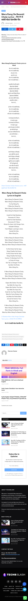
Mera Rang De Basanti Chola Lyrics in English (12, 336)
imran (3, 10)
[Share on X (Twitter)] (12, 29)
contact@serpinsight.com (12, 554)
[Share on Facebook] (5, 29)
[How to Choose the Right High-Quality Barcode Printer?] (6, 425)
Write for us (14, 592)
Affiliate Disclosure (8, 588)
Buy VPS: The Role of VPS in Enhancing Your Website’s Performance (18, 442)
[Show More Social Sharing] (25, 29)
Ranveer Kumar (9, 23)
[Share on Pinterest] (19, 29)
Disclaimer (6, 590)
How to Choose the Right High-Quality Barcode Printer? (17, 425)
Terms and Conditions (17, 590)
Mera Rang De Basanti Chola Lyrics (10, 334)
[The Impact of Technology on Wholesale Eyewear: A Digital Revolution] (6, 434)
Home (5, 586)
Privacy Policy (15, 475)
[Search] (26, 2)
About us (11, 586)
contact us (18, 586)
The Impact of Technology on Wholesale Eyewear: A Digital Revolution (18, 433)
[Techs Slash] (14, 2)
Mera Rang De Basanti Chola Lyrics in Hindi (12, 339)
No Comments (6, 25)
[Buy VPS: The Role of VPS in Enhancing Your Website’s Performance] (6, 442)
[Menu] (2, 2)
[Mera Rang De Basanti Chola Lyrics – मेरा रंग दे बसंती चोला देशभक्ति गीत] (14, 50)
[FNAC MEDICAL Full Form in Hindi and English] (14, 371)
